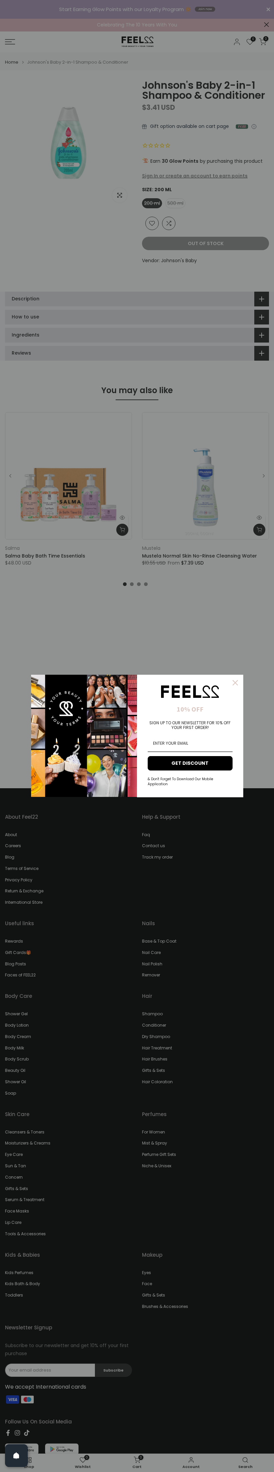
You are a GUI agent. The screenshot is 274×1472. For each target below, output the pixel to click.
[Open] (16, 1455)
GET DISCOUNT (190, 763)
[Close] (235, 683)
